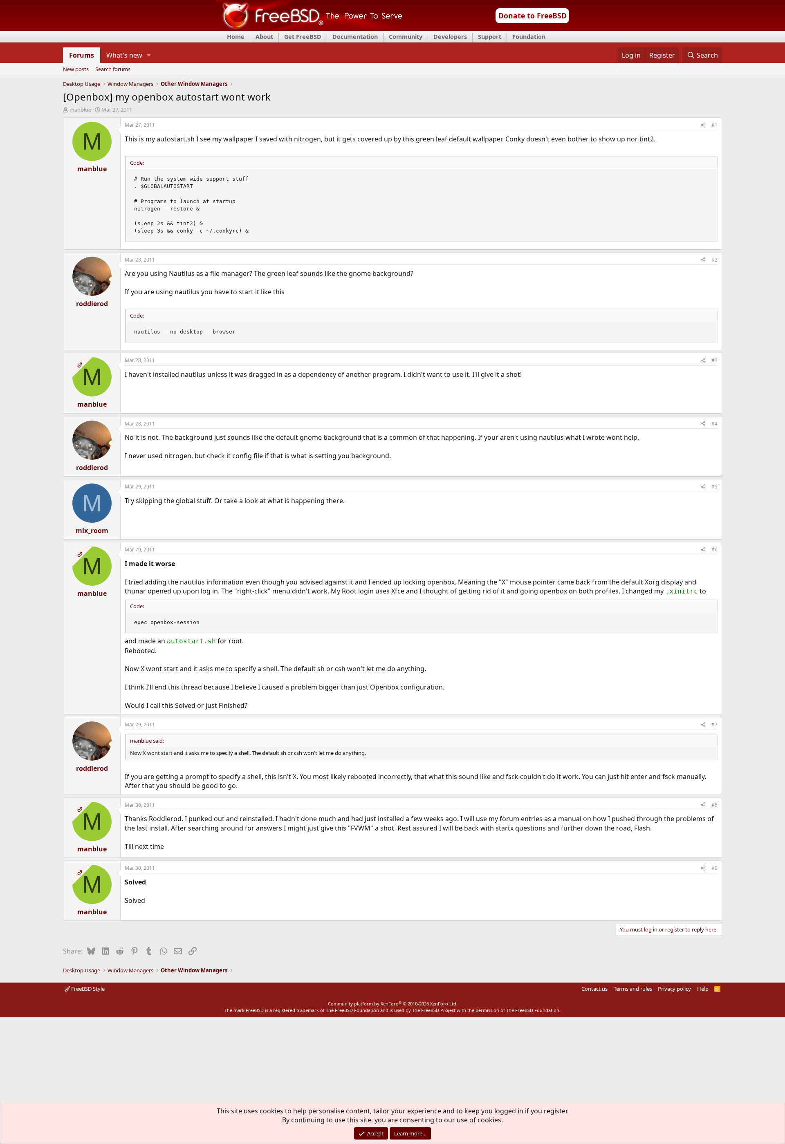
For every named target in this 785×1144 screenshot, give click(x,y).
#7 (714, 724)
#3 (714, 360)
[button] (149, 55)
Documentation (355, 36)
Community (405, 36)
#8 (714, 804)
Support (489, 36)
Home (235, 36)
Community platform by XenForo (393, 1004)
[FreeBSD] (309, 28)
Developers (450, 36)
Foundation (528, 36)
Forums (81, 55)
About (264, 36)
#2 (714, 259)
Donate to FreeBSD (532, 15)
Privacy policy (674, 988)
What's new (124, 55)
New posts (76, 69)
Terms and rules (633, 988)
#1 (714, 124)
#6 (714, 549)
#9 (714, 867)
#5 (714, 486)
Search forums (112, 69)
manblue (80, 109)
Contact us (594, 988)
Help (703, 988)
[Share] (703, 125)
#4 (714, 423)
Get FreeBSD (302, 36)
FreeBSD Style (87, 988)
